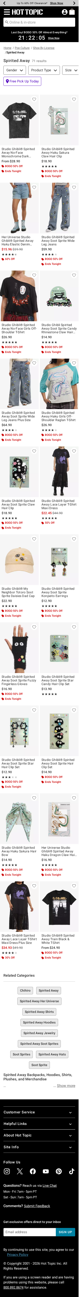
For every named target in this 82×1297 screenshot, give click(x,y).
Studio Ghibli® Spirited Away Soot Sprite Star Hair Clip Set (18, 763)
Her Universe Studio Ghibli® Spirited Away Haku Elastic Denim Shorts (17, 240)
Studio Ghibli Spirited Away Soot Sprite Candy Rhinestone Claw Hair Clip (59, 328)
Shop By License (43, 48)
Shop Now (56, 3)
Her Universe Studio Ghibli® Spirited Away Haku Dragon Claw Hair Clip (58, 851)
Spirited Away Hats (52, 1054)
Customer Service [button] (19, 1112)
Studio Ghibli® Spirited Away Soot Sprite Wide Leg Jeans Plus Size (18, 416)
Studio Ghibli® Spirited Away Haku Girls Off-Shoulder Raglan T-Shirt (58, 416)
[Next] (74, 3)
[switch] (22, 81)
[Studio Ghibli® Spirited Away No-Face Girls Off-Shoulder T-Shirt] (19, 296)
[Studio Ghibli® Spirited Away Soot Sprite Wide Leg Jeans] (59, 208)
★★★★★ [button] (48, 166)
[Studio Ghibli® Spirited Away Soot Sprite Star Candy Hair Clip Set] (59, 647)
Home (7, 48)
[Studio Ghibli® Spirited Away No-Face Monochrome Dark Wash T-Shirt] (19, 120)
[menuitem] (72, 12)
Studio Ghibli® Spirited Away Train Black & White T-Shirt (58, 939)
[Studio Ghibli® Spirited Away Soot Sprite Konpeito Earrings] (59, 559)
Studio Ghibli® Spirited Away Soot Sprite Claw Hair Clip (18, 504)
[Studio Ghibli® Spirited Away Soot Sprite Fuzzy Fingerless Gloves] (19, 647)
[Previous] (4, 3)
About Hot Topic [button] (18, 1135)
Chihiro (25, 990)
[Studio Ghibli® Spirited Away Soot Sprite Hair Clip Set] (59, 730)
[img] (6, 1171)
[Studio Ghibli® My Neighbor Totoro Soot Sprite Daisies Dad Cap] (19, 559)
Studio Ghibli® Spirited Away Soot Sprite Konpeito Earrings (58, 592)
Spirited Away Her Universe (39, 1001)
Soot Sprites (21, 1054)
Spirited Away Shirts (39, 1012)
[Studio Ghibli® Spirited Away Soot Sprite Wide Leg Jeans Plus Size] (19, 384)
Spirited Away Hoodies (39, 1022)
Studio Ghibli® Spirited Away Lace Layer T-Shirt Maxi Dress (59, 504)
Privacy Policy (17, 1255)
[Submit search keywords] (6, 21)
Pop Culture (22, 48)
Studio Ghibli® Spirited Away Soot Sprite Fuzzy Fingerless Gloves (19, 680)
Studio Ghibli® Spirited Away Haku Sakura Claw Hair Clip (58, 152)
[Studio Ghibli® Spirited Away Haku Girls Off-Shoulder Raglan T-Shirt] (59, 384)
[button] (6, 12)
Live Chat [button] (50, 1186)
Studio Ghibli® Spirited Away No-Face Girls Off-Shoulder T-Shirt (19, 328)
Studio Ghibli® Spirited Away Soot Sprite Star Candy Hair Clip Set (58, 680)
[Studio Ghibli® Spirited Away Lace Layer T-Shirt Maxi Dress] (59, 471)
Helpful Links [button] (15, 1124)
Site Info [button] (11, 1147)
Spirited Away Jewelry (39, 1033)
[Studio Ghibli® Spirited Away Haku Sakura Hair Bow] (19, 818)
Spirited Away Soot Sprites (39, 1043)
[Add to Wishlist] (34, 99)
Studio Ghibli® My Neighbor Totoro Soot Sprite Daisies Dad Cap (18, 592)
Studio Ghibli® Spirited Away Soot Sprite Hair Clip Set (58, 763)
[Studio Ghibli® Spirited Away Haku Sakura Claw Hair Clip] (59, 120)
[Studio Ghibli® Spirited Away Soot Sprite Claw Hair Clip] (19, 471)
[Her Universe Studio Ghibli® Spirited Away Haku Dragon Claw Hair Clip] (59, 818)
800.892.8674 (13, 1287)
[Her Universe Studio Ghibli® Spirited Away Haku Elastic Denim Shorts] (19, 208)
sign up (65, 1232)
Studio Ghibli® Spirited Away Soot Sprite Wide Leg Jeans (58, 240)
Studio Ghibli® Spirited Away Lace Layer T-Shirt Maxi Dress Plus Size (19, 939)
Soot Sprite (39, 1065)
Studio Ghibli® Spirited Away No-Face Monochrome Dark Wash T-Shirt (18, 152)
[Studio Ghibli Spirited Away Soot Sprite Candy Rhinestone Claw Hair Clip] (59, 296)
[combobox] (39, 22)
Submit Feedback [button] (37, 1206)
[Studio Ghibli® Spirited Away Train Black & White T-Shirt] (59, 906)
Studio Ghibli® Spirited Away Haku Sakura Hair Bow (19, 851)
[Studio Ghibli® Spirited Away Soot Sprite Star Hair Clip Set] (19, 730)
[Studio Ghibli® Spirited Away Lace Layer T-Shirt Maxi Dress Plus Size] (19, 906)
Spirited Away (49, 990)
